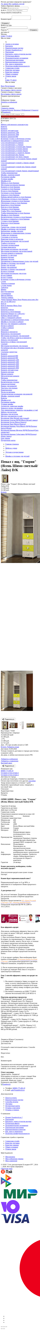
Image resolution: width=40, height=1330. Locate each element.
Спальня (4, 344)
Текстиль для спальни (9, 388)
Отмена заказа (10, 76)
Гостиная (4, 225)
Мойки (3, 289)
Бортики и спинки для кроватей (13, 269)
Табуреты (4, 287)
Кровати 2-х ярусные (9, 255)
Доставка (8, 1104)
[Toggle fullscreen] (4, 1326)
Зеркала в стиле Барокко (10, 195)
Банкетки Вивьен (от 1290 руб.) (13, 314)
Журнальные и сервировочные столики (16, 233)
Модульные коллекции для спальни (14, 346)
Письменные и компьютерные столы (15, 141)
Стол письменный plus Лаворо (12, 155)
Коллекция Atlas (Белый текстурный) (15, 418)
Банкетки (4, 308)
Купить (3, 492)
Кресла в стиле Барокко (10, 207)
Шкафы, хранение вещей (10, 175)
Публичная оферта (12, 56)
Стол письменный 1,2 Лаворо (12, 145)
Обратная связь (6, 1169)
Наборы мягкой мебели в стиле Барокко (16, 197)
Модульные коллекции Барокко (13, 185)
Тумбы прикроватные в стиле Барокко (15, 213)
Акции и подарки (12, 44)
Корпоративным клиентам (15, 62)
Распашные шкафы (8, 177)
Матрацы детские (7, 259)
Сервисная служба (12, 68)
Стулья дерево (6, 285)
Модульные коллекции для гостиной (15, 241)
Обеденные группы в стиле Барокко (14, 199)
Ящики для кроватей (9, 267)
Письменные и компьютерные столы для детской (19, 261)
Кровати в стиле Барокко (10, 187)
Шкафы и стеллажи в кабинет (12, 322)
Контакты (9, 46)
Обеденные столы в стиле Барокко (14, 203)
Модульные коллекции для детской (14, 249)
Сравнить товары (7, 108)
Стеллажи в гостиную (9, 237)
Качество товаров (12, 72)
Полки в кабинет (7, 326)
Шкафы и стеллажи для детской (13, 263)
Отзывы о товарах (12, 1110)
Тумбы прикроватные (9, 173)
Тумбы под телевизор (9, 235)
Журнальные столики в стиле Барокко (15, 201)
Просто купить (11, 1098)
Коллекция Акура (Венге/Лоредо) (13, 422)
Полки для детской (8, 265)
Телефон (4, 8)
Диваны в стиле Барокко (10, 209)
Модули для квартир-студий (11, 416)
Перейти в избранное (9, 102)
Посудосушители (7, 291)
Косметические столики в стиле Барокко (16, 217)
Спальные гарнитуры (9, 352)
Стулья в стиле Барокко (10, 221)
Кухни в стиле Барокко (9, 191)
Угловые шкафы (7, 179)
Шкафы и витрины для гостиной (13, 229)
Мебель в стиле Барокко (10, 183)
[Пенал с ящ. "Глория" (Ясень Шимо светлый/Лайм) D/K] (17, 710)
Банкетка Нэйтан (7, 310)
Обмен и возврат (11, 74)
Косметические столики (10, 382)
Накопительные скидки (14, 48)
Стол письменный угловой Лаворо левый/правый (20, 171)
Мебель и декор (11, 448)
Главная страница (12, 444)
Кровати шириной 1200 (10, 133)
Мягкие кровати (7, 374)
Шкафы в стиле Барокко (10, 215)
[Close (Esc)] (2, 1326)
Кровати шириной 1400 (10, 362)
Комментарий (6, 19)
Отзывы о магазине (12, 1108)
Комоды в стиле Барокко (10, 223)
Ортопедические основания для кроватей (16, 394)
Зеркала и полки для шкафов (12, 408)
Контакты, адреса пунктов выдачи (18, 54)
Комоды (4, 127)
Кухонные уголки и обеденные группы (16, 139)
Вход (3, 86)
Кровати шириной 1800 (10, 366)
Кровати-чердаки (7, 257)
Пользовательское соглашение (16, 58)
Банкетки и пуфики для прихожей (14, 342)
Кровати (4, 129)
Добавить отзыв (13, 747)
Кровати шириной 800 (9, 137)
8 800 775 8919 (6, 36)
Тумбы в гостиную (8, 243)
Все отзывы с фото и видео (11, 90)
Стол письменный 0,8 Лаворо (12, 143)
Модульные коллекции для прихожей (15, 336)
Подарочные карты (8, 440)
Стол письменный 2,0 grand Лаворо (14, 151)
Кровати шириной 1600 (10, 135)
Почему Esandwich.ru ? (14, 50)
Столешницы (6, 293)
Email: (3, 27)
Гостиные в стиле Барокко (11, 193)
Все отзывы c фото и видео (11, 94)
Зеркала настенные (8, 384)
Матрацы (4, 378)
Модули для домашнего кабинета (13, 324)
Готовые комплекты (8, 247)
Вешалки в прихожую (9, 332)
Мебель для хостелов (9, 412)
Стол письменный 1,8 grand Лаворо (14, 149)
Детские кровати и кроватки (12, 253)
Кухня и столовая (7, 271)
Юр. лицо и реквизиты (14, 64)
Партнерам (9, 52)
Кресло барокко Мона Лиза (11, 306)
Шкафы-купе (6, 181)
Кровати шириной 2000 (10, 368)
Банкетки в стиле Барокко (11, 205)
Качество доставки (12, 70)
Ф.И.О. (3, 10)
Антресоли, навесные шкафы (12, 406)
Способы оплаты (11, 1102)
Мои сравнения (11, 1161)
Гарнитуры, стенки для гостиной (13, 227)
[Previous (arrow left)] (2, 1328)
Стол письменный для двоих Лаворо (15, 157)
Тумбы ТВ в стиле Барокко (11, 211)
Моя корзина (10, 1157)
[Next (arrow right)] (4, 1328)
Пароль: (4, 30)
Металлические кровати (10, 376)
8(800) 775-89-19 (7, 771)
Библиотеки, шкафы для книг (12, 231)
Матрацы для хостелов (9, 414)
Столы (3, 281)
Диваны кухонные (8, 283)
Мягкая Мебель (7, 295)
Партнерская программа (14, 60)
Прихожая (5, 330)
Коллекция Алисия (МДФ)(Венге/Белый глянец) (19, 420)
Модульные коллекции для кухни (13, 273)
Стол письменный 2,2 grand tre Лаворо (15, 153)
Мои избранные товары (14, 1159)
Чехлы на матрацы (8, 392)
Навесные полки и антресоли (12, 239)
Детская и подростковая (10, 245)
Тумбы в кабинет (7, 328)
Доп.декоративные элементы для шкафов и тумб (19, 410)
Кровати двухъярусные (9, 131)
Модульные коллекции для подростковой (16, 251)
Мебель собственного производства (14, 124)
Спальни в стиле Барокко (10, 189)
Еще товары (5, 438)
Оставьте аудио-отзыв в (10, 773)
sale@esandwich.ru (18, 1090)
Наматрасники (6, 390)
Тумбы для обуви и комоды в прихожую (16, 338)
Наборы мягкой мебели (10, 316)
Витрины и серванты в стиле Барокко (15, 219)
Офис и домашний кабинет (11, 318)
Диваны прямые (7, 297)
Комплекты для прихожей (11, 334)
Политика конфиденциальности (17, 66)
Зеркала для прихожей (9, 340)
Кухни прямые (6, 275)
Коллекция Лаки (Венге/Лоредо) (13, 424)
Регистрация (10, 86)
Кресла (3, 304)
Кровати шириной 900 (9, 358)
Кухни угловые (6, 277)
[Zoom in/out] (6, 1326)
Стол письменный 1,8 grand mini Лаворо (16, 147)
